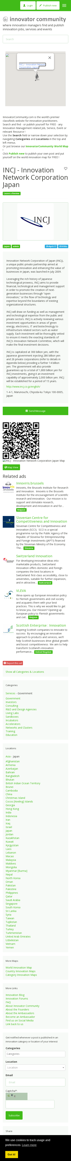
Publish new (50, 5)
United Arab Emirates (18, 936)
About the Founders (17, 1009)
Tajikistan (11, 922)
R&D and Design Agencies (21, 709)
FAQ (8, 1002)
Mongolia (11, 867)
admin (16, 246)
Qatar (9, 896)
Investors (11, 702)
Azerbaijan (12, 768)
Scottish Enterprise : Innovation (41, 625)
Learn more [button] (29, 1145)
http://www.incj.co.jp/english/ (23, 386)
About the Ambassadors (20, 1013)
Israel (9, 827)
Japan (9, 830)
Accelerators (13, 724)
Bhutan (10, 779)
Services (10, 693)
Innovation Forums (17, 998)
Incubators (12, 720)
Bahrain (10, 772)
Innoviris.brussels (30, 483)
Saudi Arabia (13, 900)
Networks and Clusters (19, 727)
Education (11, 735)
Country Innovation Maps (21, 971)
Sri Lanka (11, 911)
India (8, 812)
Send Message (37, 411)
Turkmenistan (14, 933)
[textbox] (36, 1054)
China (9, 794)
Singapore (11, 903)
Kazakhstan (12, 838)
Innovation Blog (15, 995)
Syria (8, 914)
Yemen (10, 947)
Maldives (11, 863)
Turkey (10, 929)
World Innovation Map (19, 967)
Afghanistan (13, 761)
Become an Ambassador (20, 1016)
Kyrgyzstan (12, 845)
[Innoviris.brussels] (8, 487)
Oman (9, 881)
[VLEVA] (8, 594)
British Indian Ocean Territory (23, 783)
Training (10, 731)
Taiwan (10, 918)
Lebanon (11, 852)
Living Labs (12, 713)
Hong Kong (12, 808)
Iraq (8, 823)
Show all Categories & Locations (25, 671)
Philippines (12, 892)
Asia (8, 756)
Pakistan (11, 885)
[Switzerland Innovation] (8, 560)
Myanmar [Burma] (16, 871)
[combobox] (35, 1054)
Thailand (11, 925)
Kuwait (10, 841)
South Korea (13, 907)
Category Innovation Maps (21, 975)
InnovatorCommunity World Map (47, 146)
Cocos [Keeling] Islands (19, 801)
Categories (13, 1048)
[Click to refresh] (16, 1096)
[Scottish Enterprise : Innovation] (8, 629)
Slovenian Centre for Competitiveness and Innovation (41, 519)
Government (13, 698)
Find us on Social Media (19, 1020)
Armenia (10, 765)
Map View (12, 467)
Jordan (9, 834)
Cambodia (12, 790)
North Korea (13, 878)
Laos (8, 849)
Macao (10, 856)
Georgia (10, 805)
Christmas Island (15, 798)
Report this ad (14, 663)
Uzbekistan (12, 940)
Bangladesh (12, 776)
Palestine (11, 889)
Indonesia (11, 816)
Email (9, 1075)
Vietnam (10, 944)
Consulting (12, 705)
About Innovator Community (22, 1006)
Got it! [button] (11, 1154)
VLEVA (21, 590)
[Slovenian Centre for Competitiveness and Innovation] (8, 521)
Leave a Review (11, 193)
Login (29, 5)
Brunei (9, 787)
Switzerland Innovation (34, 556)
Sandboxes (12, 716)
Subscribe (14, 1115)
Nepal (9, 874)
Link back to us (14, 1024)
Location (11, 1061)
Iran (8, 819)
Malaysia (11, 860)
